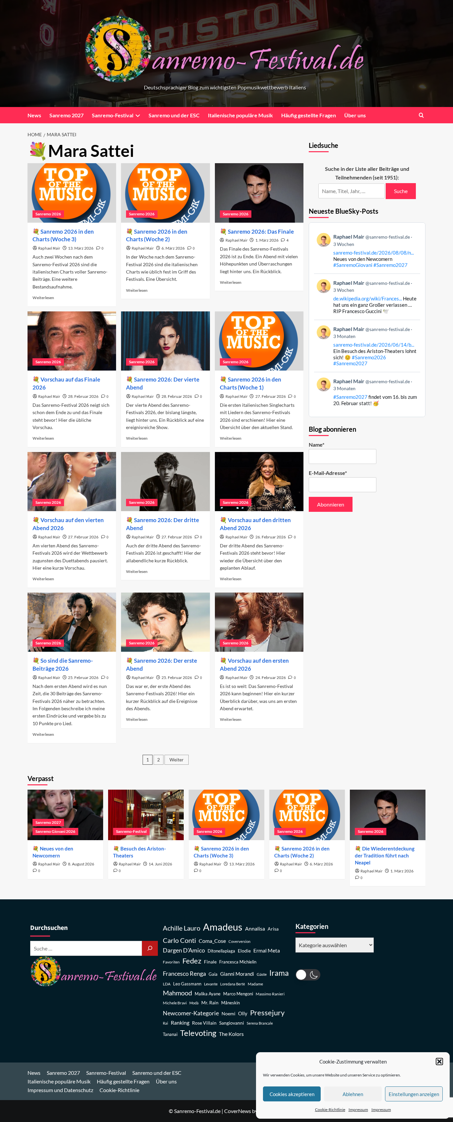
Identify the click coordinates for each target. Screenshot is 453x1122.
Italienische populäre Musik (240, 115)
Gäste (262, 974)
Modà (194, 1003)
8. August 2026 (81, 863)
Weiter (176, 759)
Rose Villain (204, 1023)
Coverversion (239, 941)
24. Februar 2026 (270, 677)
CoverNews (237, 1111)
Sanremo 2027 (66, 115)
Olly (242, 1013)
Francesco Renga (184, 973)
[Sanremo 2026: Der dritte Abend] (165, 481)
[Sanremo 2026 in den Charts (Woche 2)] (165, 192)
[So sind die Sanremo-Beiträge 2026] (72, 622)
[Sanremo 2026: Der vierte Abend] (165, 341)
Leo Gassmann (187, 983)
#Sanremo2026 (369, 357)
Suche (401, 191)
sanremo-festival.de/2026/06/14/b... (373, 345)
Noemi (228, 1013)
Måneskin (230, 1002)
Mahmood (177, 993)
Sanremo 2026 (48, 213)
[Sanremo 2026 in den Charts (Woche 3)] (72, 192)
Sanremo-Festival (112, 115)
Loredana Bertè (232, 984)
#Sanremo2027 (390, 265)
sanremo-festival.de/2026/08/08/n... (373, 253)
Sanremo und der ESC (174, 115)
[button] (439, 1061)
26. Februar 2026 (270, 536)
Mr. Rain (210, 1002)
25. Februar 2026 (83, 677)
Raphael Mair (49, 248)
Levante (211, 983)
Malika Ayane (208, 993)
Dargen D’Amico (184, 950)
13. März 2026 (81, 248)
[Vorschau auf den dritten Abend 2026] (259, 481)
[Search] (421, 115)
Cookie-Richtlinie (330, 1109)
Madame (255, 983)
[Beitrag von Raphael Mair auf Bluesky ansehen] (367, 392)
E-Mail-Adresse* (328, 473)
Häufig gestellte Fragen (308, 115)
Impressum (358, 1109)
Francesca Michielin (237, 961)
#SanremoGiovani (352, 265)
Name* (316, 444)
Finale (210, 961)
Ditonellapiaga (221, 951)
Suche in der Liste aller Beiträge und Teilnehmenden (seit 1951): (367, 173)
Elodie (244, 951)
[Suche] (150, 948)
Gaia (213, 974)
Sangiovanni (231, 1023)
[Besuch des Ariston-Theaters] (146, 815)
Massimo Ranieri (270, 993)
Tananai (170, 1034)
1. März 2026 (267, 240)
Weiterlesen (43, 297)
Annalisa (255, 928)
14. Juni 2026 (160, 863)
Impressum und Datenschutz (60, 1090)
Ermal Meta (266, 950)
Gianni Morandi (237, 974)
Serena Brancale (260, 1023)
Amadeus (222, 927)
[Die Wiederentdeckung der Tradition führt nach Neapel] (387, 815)
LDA (166, 983)
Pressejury (267, 1012)
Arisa (273, 929)
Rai (165, 1023)
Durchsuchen (49, 928)
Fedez (191, 960)
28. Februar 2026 (83, 396)
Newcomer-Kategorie (191, 1013)
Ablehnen (353, 1094)
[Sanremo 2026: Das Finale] (259, 192)
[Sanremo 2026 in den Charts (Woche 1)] (259, 341)
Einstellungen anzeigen (414, 1094)
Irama (279, 972)
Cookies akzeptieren (292, 1094)
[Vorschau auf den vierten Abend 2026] (72, 481)
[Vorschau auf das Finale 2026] (72, 341)
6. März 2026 (173, 248)
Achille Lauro (181, 928)
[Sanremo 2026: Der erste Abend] (165, 622)
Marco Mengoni (238, 993)
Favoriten (171, 961)
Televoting (198, 1033)
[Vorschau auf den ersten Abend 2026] (259, 622)
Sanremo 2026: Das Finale (261, 231)
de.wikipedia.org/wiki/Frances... (367, 298)
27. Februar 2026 (270, 396)
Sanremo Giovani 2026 (55, 831)
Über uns (355, 115)
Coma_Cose (212, 941)
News (34, 115)
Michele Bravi (175, 1002)
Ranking (180, 1022)
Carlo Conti (179, 940)
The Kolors (231, 1034)
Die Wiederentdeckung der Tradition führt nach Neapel (385, 855)
